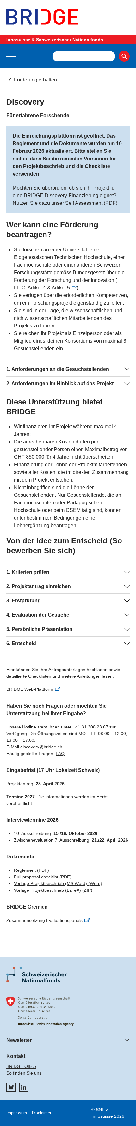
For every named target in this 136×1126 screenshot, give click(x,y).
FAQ (60, 753)
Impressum (16, 1112)
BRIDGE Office (21, 1066)
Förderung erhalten (35, 79)
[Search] (124, 56)
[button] (11, 56)
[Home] (68, 17)
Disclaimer (41, 1112)
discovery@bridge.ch (41, 746)
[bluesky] (11, 1087)
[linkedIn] (23, 1087)
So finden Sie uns (23, 1073)
